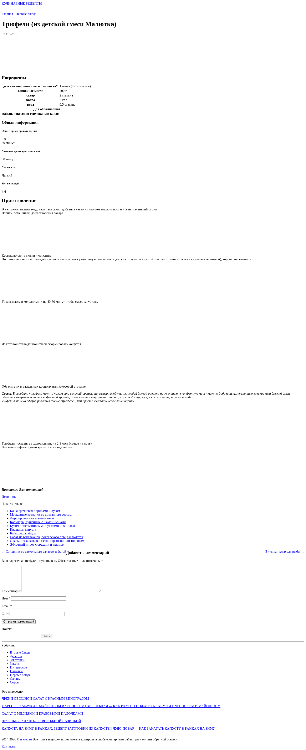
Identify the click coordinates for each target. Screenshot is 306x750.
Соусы (14, 682)
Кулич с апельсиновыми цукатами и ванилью (42, 526)
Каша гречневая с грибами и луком (35, 511)
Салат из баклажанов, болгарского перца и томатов (46, 537)
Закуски (15, 663)
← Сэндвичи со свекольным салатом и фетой (34, 551)
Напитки (16, 671)
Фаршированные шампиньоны (32, 518)
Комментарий (11, 591)
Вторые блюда (20, 652)
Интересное (18, 667)
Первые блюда (20, 675)
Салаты (15, 678)
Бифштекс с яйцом (23, 533)
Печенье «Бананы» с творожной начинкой (41, 721)
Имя (6, 598)
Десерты (16, 656)
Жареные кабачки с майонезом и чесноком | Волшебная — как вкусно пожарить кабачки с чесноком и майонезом (111, 706)
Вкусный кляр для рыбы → (284, 551)
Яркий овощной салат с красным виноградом (45, 698)
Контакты (9, 746)
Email (7, 606)
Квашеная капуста (23, 529)
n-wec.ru (26, 739)
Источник (9, 496)
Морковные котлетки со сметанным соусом (41, 514)
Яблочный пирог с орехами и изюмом (37, 544)
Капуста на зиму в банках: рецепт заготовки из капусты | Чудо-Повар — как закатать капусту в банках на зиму (108, 728)
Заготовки (17, 660)
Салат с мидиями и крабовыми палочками (42, 713)
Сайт (5, 613)
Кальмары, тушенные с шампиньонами (38, 522)
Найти (46, 636)
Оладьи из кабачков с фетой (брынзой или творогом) (47, 540)
